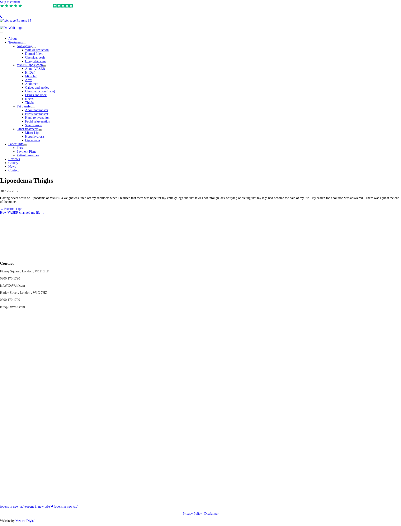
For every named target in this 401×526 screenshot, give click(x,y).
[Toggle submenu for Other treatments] (40, 130)
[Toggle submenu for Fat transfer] (33, 107)
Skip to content (10, 2)
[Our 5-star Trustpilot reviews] (11, 6)
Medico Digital (25, 520)
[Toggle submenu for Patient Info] (25, 145)
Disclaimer (211, 513)
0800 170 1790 (10, 278)
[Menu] (1, 32)
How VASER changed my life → (22, 212)
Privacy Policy (192, 513)
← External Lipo (11, 209)
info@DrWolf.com (12, 285)
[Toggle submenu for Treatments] (24, 43)
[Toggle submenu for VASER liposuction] (44, 66)
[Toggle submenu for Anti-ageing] (34, 47)
